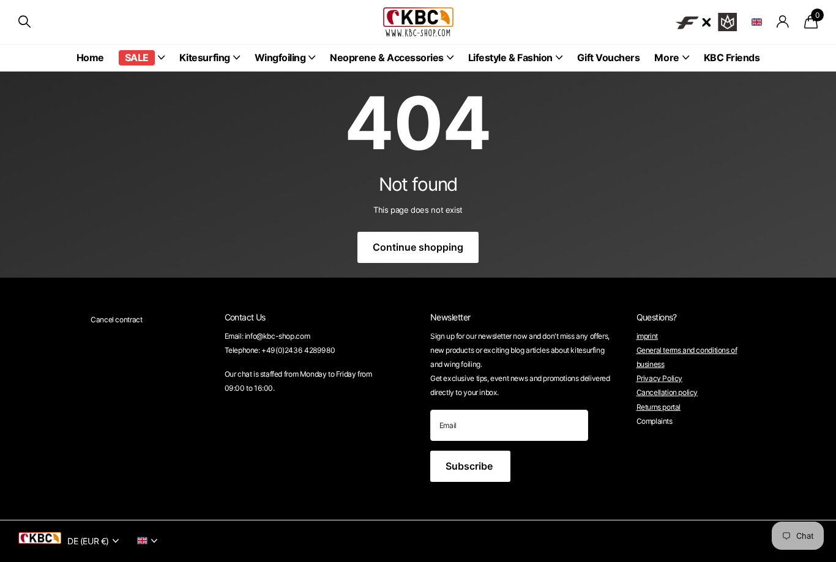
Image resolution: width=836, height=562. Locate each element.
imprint (647, 336)
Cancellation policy (667, 392)
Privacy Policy (659, 378)
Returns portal (658, 407)
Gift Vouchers (608, 57)
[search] (24, 21)
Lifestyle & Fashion (510, 57)
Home (90, 57)
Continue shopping (418, 247)
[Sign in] (783, 21)
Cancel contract (116, 319)
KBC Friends (732, 57)
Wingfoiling (280, 57)
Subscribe (470, 466)
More (666, 57)
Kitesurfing (204, 57)
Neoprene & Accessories (386, 57)
